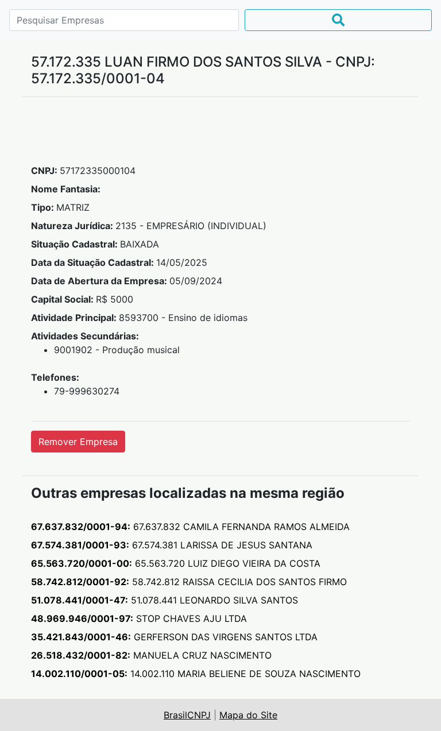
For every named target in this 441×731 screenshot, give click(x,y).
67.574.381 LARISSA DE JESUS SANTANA (171, 545)
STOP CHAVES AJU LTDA (139, 618)
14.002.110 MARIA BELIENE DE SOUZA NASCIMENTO (196, 673)
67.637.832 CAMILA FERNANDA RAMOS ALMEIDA (190, 526)
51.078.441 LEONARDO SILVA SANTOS (164, 600)
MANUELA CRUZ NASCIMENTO (151, 655)
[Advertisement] (220, 135)
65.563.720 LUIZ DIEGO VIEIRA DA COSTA (175, 563)
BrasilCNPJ (187, 715)
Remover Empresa (78, 441)
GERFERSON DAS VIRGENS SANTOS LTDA (174, 637)
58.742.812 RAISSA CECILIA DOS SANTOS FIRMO (189, 581)
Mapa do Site (248, 715)
